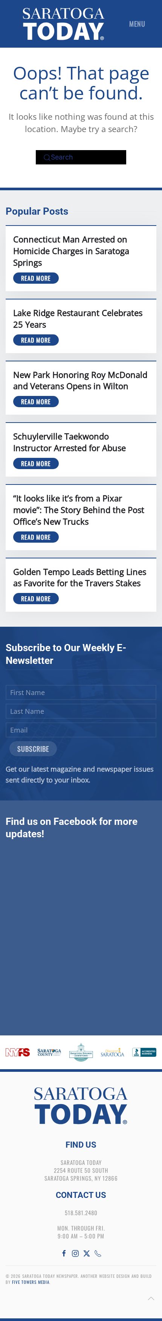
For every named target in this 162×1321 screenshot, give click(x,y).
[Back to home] (64, 24)
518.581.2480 (81, 1212)
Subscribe (33, 749)
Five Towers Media (30, 1282)
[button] (139, 24)
